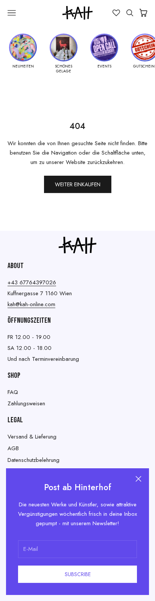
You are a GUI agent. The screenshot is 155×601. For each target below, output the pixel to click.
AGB (13, 448)
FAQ (13, 392)
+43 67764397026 (32, 282)
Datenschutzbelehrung (33, 460)
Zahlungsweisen (26, 403)
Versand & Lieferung (32, 436)
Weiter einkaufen (77, 184)
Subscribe (78, 574)
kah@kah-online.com (31, 304)
